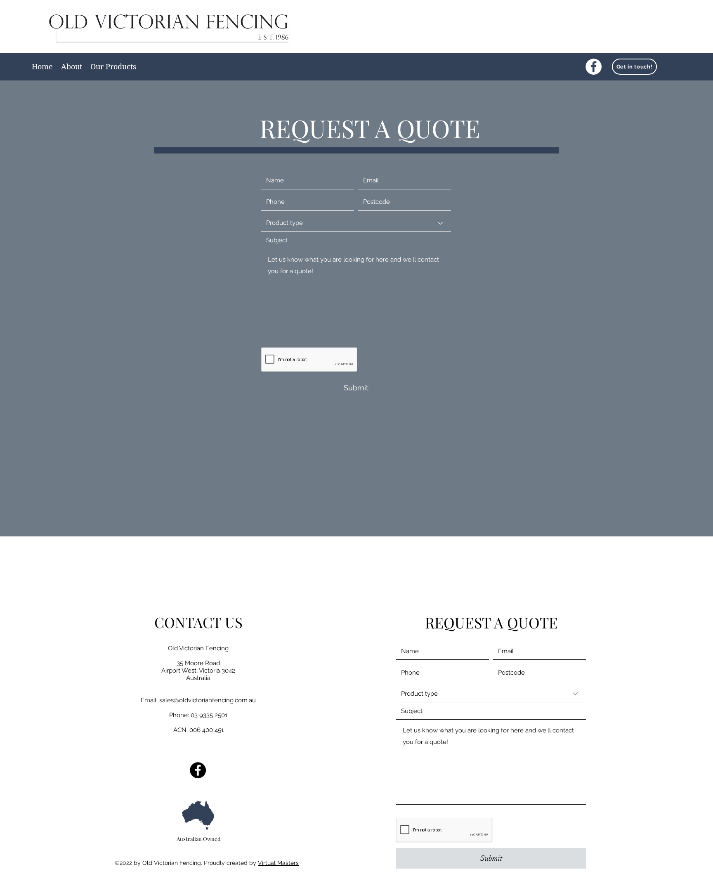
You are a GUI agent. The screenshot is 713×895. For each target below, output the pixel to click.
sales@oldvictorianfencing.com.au (207, 700)
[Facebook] (594, 67)
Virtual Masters (278, 863)
